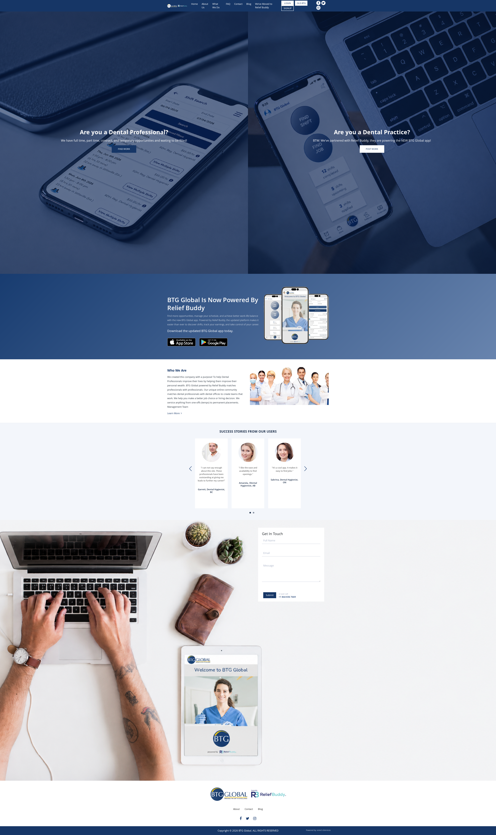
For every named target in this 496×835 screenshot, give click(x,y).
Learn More (173, 413)
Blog (248, 3)
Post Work (372, 148)
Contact (238, 3)
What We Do (216, 5)
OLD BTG (301, 3)
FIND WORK (124, 148)
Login (287, 3)
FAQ (228, 3)
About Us (205, 5)
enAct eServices (324, 830)
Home (194, 3)
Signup (288, 8)
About (236, 809)
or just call (287, 595)
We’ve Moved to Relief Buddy (263, 5)
